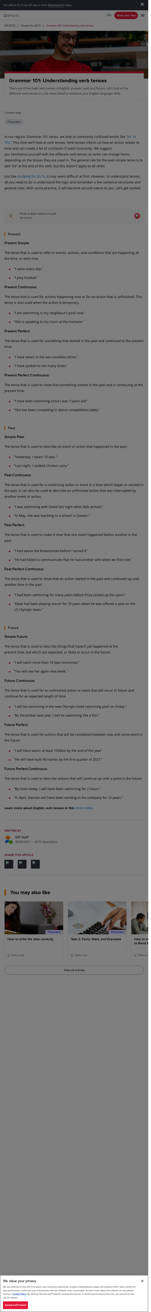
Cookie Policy (19, 1294)
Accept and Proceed (15, 1305)
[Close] (142, 1281)
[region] (74, 1293)
